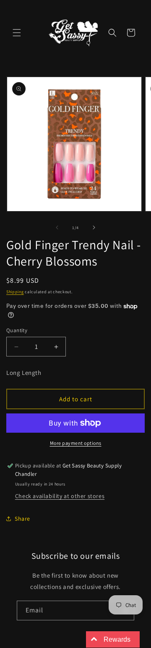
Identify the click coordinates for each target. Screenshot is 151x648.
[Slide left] (57, 227)
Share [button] (22, 518)
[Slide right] (94, 227)
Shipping (15, 291)
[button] (17, 32)
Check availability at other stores (59, 496)
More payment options (76, 443)
